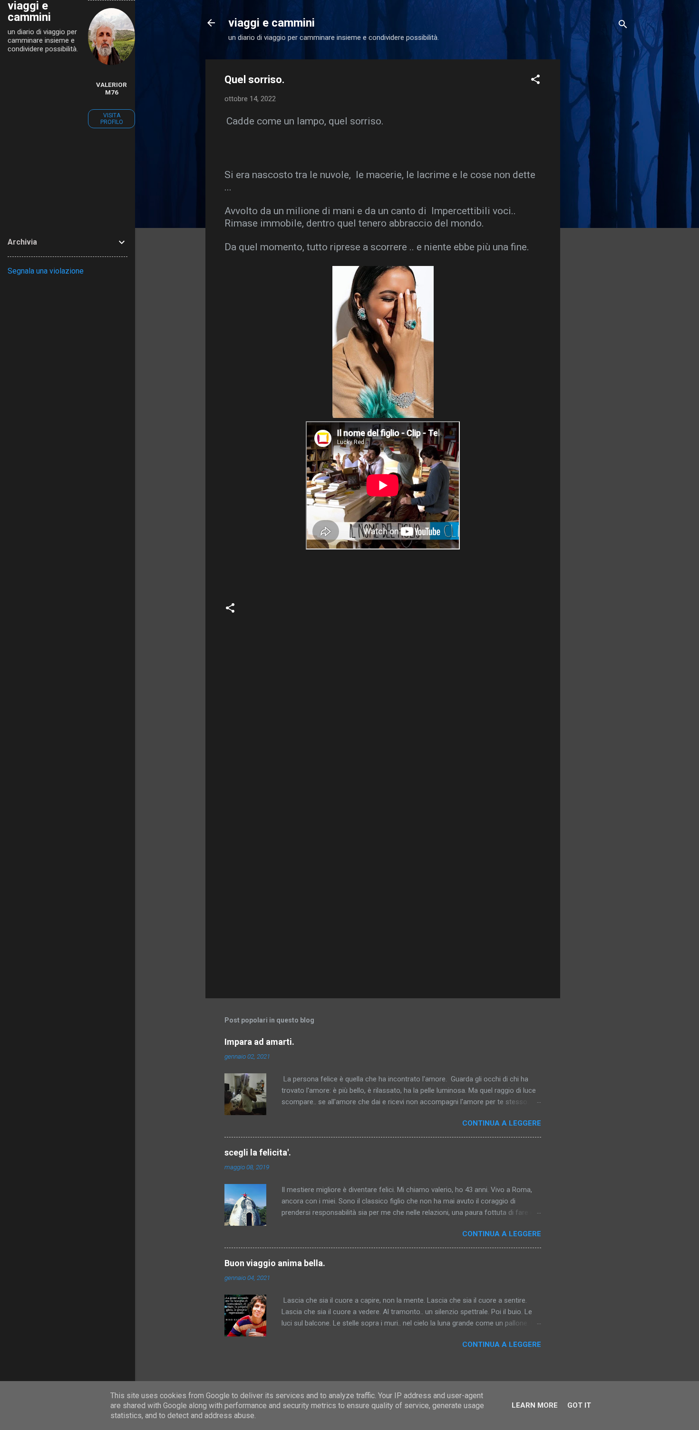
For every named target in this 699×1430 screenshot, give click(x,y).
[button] (535, 81)
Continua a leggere (501, 1123)
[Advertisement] (598, 201)
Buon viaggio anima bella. (274, 1263)
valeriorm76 (111, 88)
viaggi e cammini (271, 22)
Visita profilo (111, 118)
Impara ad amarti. (259, 1042)
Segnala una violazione (46, 270)
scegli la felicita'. (257, 1152)
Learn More (535, 1405)
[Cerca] (623, 25)
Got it (579, 1405)
